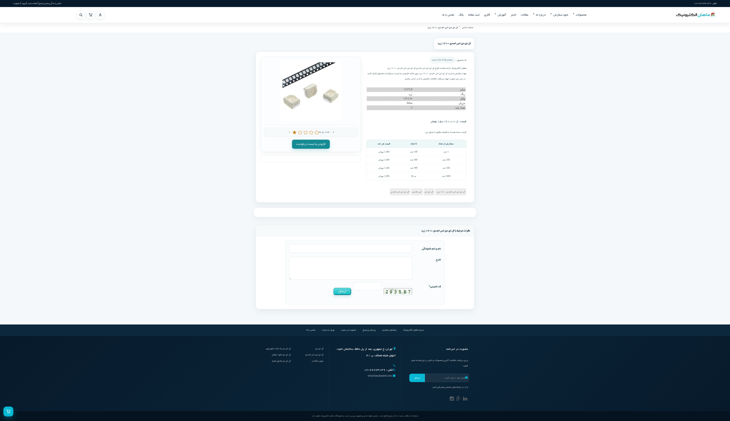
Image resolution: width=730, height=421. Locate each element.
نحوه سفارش (560, 15)
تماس (413, 79)
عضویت (16, 4)
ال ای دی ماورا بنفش (281, 355)
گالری (487, 15)
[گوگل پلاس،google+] (458, 399)
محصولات (581, 15)
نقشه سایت (32, 4)
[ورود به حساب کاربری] (100, 15)
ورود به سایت (328, 330)
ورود (23, 4)
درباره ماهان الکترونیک (413, 330)
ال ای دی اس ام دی (314, 355)
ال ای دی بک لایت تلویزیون (278, 349)
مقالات (524, 15)
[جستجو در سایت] (81, 15)
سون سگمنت (318, 361)
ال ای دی (319, 349)
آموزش (502, 15)
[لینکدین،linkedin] (465, 399)
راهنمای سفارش (389, 330)
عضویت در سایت (348, 330)
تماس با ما (57, 4)
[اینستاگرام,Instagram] (452, 399)
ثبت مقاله (473, 15)
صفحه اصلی (467, 27)
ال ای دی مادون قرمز (281, 361)
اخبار (513, 15)
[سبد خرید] (90, 15)
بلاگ (461, 15)
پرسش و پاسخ (44, 4)
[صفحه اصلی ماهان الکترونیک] (695, 14)
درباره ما (541, 15)
